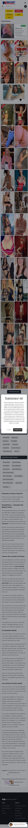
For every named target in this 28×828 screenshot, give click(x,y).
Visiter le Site (18, 429)
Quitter (9, 429)
